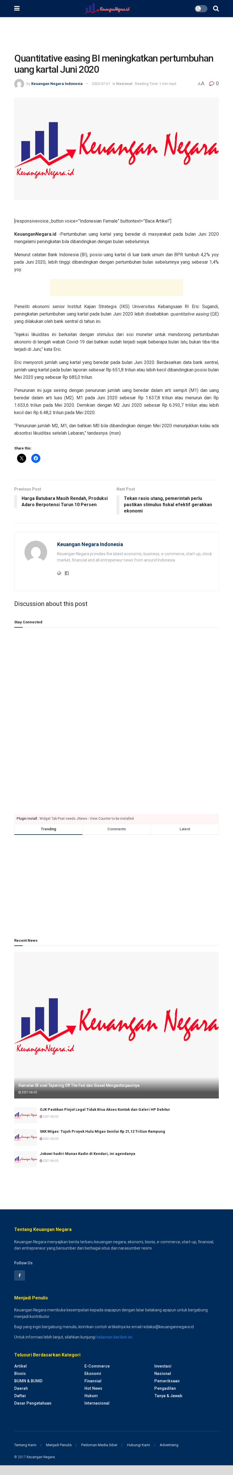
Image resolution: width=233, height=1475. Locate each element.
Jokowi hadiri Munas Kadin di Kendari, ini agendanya (87, 1153)
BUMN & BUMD (28, 1381)
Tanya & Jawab (168, 1395)
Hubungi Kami (138, 1445)
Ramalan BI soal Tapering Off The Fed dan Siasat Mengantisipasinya (79, 1085)
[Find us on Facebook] (19, 1275)
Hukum (91, 1395)
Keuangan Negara (41, 1457)
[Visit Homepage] (107, 8)
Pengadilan (165, 1388)
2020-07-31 (101, 84)
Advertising (169, 1445)
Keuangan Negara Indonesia (57, 84)
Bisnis (20, 1373)
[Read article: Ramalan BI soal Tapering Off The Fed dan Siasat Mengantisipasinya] (116, 1025)
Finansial (92, 1381)
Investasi (162, 1366)
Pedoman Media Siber (99, 1445)
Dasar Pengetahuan (32, 1403)
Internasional (96, 1403)
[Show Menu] (17, 8)
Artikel (20, 1366)
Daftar (20, 1395)
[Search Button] (216, 8)
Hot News (93, 1388)
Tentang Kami (25, 1445)
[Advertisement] (116, 34)
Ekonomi (92, 1373)
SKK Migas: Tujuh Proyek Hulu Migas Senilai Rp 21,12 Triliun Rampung (102, 1131)
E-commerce (97, 1366)
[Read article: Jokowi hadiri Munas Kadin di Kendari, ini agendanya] (25, 1159)
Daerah (21, 1388)
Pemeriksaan (167, 1381)
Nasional (124, 84)
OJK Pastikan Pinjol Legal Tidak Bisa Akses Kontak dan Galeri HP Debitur (105, 1109)
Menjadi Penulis (59, 1445)
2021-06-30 (29, 1092)
